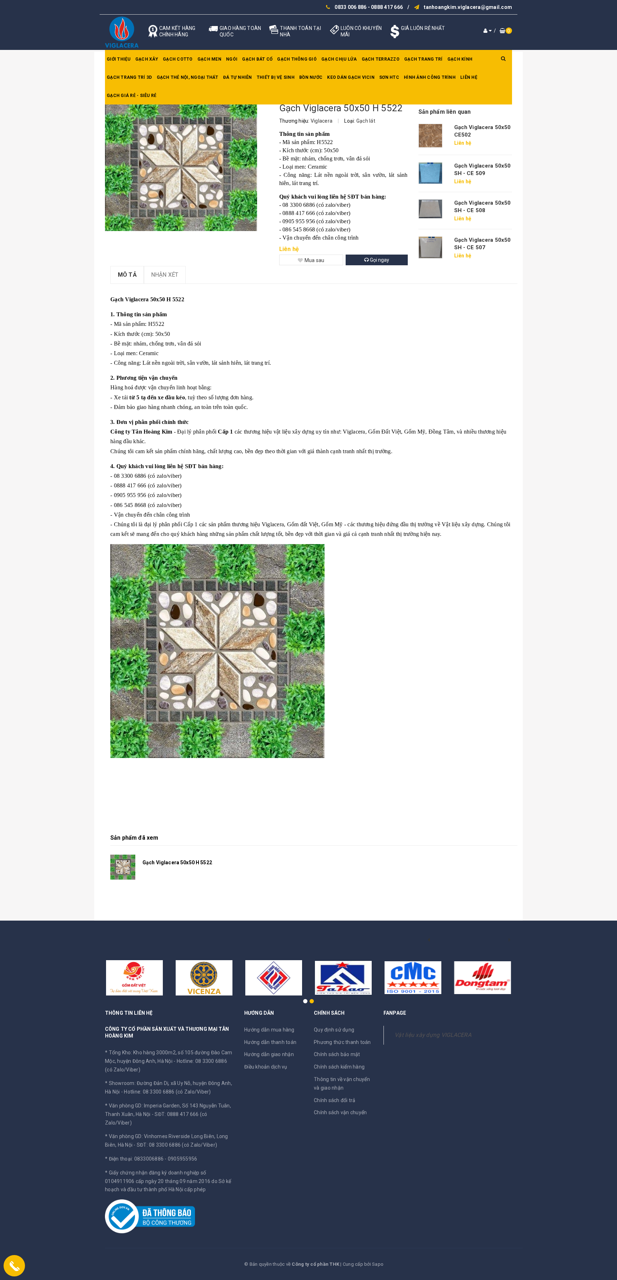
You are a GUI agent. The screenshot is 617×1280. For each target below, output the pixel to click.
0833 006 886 (350, 7)
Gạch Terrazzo (381, 59)
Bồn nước (310, 77)
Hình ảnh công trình (430, 77)
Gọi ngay (379, 260)
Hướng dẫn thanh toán (270, 1042)
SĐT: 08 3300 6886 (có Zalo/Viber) (177, 1145)
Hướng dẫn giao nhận (269, 1054)
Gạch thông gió (297, 59)
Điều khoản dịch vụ (265, 1067)
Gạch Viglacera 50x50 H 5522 (177, 862)
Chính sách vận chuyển (340, 1112)
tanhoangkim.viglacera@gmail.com (468, 7)
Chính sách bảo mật (337, 1054)
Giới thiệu (119, 59)
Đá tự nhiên (237, 77)
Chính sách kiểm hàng (339, 1067)
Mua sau (315, 260)
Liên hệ (468, 77)
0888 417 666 (387, 7)
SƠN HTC (389, 77)
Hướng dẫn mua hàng (269, 1030)
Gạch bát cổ (257, 59)
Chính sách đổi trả (335, 1100)
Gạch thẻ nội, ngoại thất (188, 77)
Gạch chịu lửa (339, 59)
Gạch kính (459, 59)
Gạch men (209, 59)
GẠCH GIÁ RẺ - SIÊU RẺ (131, 95)
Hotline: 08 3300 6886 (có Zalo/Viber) (167, 1092)
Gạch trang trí (423, 59)
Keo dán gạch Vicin (351, 77)
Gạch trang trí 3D (129, 77)
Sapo (377, 1264)
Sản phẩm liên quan (444, 111)
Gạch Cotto (178, 59)
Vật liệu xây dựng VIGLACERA (433, 1034)
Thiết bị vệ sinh (276, 77)
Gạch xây (146, 59)
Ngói (231, 59)
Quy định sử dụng (334, 1030)
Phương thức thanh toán (342, 1042)
